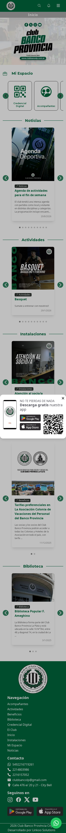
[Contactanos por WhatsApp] (56, 823)
